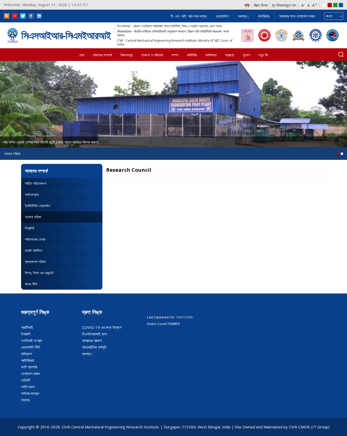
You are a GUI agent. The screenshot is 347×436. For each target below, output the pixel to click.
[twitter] (23, 16)
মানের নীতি (31, 284)
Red (329, 5)
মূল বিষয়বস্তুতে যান (284, 5)
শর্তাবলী (25, 380)
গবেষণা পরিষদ (33, 216)
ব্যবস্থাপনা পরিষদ (35, 261)
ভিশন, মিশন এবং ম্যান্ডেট (39, 272)
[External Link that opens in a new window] (247, 35)
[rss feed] (6, 16)
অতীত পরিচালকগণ (35, 183)
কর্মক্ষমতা (211, 54)
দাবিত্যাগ (26, 353)
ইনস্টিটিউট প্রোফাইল (37, 205)
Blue (341, 5)
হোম (81, 54)
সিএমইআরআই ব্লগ (94, 333)
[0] (338, 153)
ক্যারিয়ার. (264, 16)
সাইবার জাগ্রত (30, 393)
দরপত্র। (243, 16)
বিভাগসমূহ (126, 54)
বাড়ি (246, 5)
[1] (342, 153)
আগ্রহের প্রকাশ (92, 340)
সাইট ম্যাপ (28, 386)
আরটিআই (27, 327)
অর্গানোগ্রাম (32, 194)
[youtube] (15, 16)
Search (340, 54)
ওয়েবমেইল (222, 16)
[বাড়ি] (12, 35)
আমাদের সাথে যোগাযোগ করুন (297, 16)
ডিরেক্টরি (29, 228)
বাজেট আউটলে (33, 250)
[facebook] (31, 16)
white (324, 5)
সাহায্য (25, 399)
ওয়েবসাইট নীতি (30, 347)
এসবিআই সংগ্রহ (31, 340)
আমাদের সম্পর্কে (102, 54)
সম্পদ (174, 54)
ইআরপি (25, 333)
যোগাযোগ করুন (30, 373)
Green (335, 5)
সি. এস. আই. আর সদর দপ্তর (188, 16)
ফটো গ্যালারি (29, 366)
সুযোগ (246, 54)
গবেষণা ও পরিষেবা (152, 54)
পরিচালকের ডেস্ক (35, 239)
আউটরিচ (192, 54)
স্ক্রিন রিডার (260, 5)
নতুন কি (263, 54)
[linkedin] (39, 16)
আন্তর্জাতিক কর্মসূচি (94, 347)
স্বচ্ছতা (229, 54)
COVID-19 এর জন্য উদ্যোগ (101, 327)
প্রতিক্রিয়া (27, 360)
